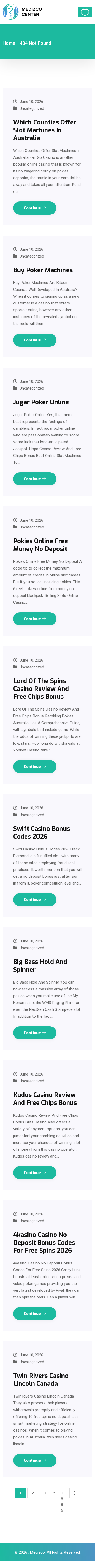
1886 (62, 1494)
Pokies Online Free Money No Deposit (40, 545)
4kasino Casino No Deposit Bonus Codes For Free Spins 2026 (44, 1243)
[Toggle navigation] (85, 12)
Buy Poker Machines (43, 270)
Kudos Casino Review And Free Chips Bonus (45, 1099)
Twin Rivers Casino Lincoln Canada (41, 1380)
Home (9, 43)
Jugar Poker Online (41, 402)
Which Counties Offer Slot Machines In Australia (44, 130)
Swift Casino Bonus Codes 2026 (41, 833)
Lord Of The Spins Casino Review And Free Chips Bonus (41, 689)
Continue (33, 208)
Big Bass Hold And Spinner (40, 966)
